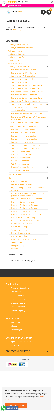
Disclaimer (15, 248)
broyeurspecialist (22, 170)
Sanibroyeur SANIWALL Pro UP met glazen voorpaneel (28, 118)
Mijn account (16, 322)
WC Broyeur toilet (15, 63)
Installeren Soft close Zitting (23, 217)
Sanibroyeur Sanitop (20, 82)
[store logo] (12, 12)
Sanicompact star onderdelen (23, 154)
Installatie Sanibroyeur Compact (24, 205)
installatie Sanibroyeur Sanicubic (25, 220)
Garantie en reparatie (20, 230)
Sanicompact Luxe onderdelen (24, 139)
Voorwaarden (16, 242)
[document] (26, 398)
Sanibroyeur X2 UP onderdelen (24, 73)
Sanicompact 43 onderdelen (23, 129)
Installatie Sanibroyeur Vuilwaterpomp (27, 199)
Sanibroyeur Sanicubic (17, 54)
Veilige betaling (17, 245)
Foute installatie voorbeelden (23, 239)
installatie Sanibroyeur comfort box (26, 214)
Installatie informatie (20, 181)
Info (9, 178)
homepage (17, 29)
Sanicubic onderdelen (20, 157)
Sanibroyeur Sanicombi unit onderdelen (27, 108)
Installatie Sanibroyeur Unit (22, 202)
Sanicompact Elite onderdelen (24, 142)
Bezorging (15, 345)
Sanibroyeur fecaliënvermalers (20, 48)
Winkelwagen (16, 329)
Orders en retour (18, 299)
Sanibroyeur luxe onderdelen (23, 70)
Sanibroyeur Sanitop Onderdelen (25, 79)
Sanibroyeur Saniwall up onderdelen (26, 114)
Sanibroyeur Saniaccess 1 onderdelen (27, 85)
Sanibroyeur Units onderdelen (20, 66)
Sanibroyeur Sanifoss (16, 57)
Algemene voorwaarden (21, 341)
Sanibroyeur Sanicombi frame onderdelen (29, 104)
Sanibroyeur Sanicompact (18, 44)
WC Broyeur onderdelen (21, 164)
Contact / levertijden (16, 175)
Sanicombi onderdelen (20, 151)
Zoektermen (16, 291)
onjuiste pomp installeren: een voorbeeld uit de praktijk (28, 188)
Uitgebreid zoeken (18, 303)
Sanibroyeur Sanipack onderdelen (25, 122)
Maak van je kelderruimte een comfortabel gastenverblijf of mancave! (29, 194)
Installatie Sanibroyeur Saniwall (24, 211)
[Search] (43, 12)
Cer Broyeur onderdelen (21, 161)
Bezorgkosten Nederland (21, 223)
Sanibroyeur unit (15, 60)
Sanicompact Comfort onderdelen (25, 145)
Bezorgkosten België (19, 227)
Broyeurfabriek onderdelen (22, 167)
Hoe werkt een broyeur (21, 233)
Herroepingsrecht (18, 306)
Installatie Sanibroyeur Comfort (24, 208)
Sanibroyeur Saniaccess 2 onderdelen (27, 88)
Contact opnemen (18, 295)
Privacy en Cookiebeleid (21, 288)
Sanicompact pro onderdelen (23, 136)
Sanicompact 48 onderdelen (23, 133)
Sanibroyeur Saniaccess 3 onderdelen (27, 91)
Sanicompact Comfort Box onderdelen (27, 148)
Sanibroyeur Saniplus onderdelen (25, 95)
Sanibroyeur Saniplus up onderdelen (26, 98)
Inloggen (14, 326)
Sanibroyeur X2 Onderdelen (23, 76)
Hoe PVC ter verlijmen (20, 236)
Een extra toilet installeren (22, 184)
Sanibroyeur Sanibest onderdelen (25, 101)
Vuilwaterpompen (15, 51)
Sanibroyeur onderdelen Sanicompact (23, 126)
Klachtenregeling (18, 310)
